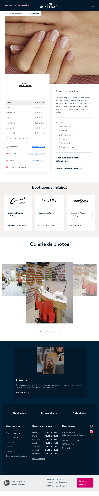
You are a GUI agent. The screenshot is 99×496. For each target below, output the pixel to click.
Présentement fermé (16, 5)
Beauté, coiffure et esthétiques (69, 169)
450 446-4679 (38, 147)
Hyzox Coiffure (46, 226)
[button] (39, 331)
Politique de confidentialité (57, 482)
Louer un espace (83, 482)
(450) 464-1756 (68, 444)
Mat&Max (74, 226)
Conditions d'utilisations (55, 479)
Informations (49, 413)
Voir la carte (37, 160)
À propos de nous (13, 433)
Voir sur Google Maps (71, 440)
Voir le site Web (35, 154)
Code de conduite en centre (17, 456)
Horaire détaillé (38, 459)
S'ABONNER (21, 393)
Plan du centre (12, 438)
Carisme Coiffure (16, 226)
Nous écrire (66, 448)
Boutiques (19, 413)
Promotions (10, 442)
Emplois (9, 451)
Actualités (79, 413)
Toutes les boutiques (14, 13)
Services (9, 447)
